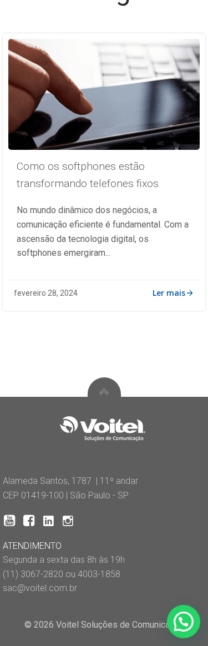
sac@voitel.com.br (40, 588)
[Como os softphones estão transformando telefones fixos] (104, 93)
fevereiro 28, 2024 (46, 293)
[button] (183, 621)
